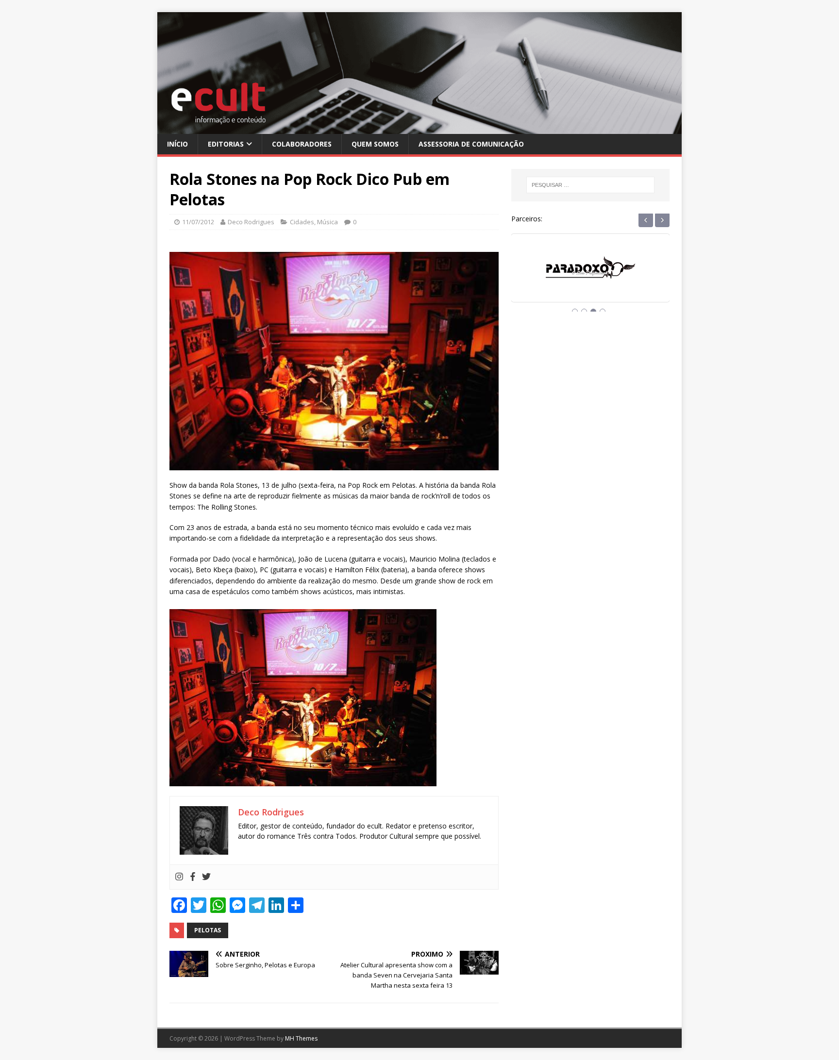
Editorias (226, 144)
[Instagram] (179, 877)
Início (177, 144)
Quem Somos (375, 144)
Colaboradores (302, 144)
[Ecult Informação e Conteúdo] (419, 127)
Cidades (302, 221)
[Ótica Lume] (590, 277)
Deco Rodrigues (251, 221)
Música (327, 221)
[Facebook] (192, 877)
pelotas (207, 930)
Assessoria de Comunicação (471, 144)
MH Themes (301, 1038)
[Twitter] (206, 877)
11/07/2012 (198, 221)
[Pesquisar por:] (590, 185)
